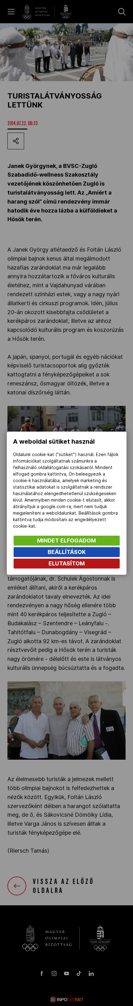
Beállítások (67, 552)
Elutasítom (67, 563)
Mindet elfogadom (66, 540)
